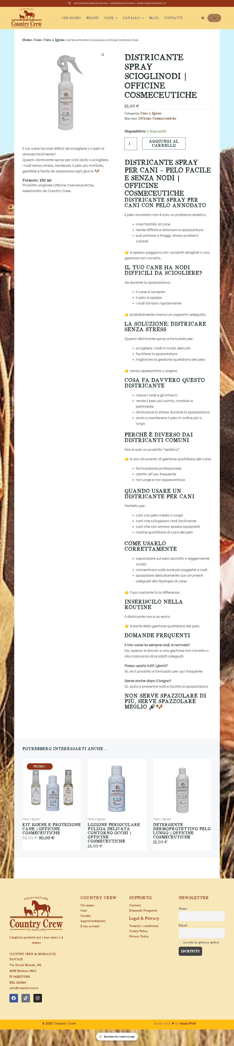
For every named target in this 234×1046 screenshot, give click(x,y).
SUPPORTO (140, 897)
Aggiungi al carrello (164, 143)
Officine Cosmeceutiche (157, 118)
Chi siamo (71, 18)
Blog (154, 18)
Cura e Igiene (54, 40)
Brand (92, 18)
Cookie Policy (138, 931)
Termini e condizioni (143, 926)
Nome (183, 908)
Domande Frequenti (143, 910)
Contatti (173, 18)
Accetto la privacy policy (200, 942)
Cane (109, 18)
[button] (202, 18)
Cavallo (131, 18)
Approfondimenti (93, 921)
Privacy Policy (139, 936)
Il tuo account (90, 926)
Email (183, 925)
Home (27, 40)
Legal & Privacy (144, 918)
